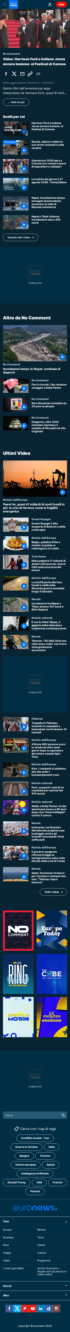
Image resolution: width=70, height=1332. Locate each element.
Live (61, 4)
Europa (7, 1229)
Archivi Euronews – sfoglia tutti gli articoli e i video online (52, 1271)
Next (6, 1244)
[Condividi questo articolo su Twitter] (14, 74)
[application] (35, 28)
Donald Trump (17, 1182)
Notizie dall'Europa (15, 499)
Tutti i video (51, 891)
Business (8, 1237)
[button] (20, 237)
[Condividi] (22, 74)
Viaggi (7, 1252)
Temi (6, 1221)
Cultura (41, 1252)
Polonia (35, 1191)
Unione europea (25, 1164)
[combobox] (35, 1115)
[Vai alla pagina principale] (13, 4)
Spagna (24, 1155)
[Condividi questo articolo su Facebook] (6, 74)
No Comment (11, 364)
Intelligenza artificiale (35, 1173)
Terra (40, 1237)
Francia (57, 1182)
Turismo (45, 1155)
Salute (51, 1164)
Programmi (44, 1260)
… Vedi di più (16, 102)
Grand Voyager (41, 519)
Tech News (39, 556)
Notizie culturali (42, 617)
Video (6, 1260)
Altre (6, 1295)
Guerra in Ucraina (26, 1146)
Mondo (36, 598)
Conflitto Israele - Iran (35, 1138)
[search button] (63, 1115)
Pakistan (37, 718)
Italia (52, 1146)
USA (39, 1182)
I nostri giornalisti (13, 1268)
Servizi (7, 1285)
